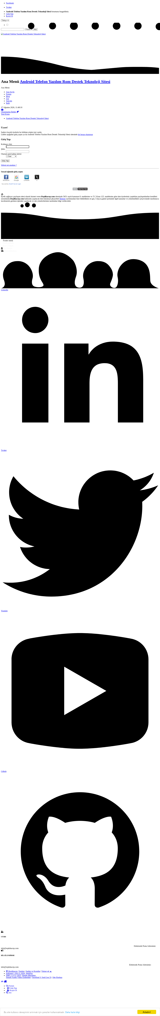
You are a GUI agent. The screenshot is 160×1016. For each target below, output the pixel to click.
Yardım (21, 971)
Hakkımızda (8, 243)
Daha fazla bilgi (72, 1012)
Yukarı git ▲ (47, 971)
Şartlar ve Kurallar (33, 971)
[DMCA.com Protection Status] (80, 190)
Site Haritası (57, 977)
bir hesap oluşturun (85, 134)
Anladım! (147, 1012)
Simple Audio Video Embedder (18, 977)
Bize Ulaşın (8, 245)
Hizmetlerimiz (10, 251)
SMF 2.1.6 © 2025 (13, 975)
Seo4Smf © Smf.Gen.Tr (41, 977)
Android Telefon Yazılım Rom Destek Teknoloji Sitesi (65, 81)
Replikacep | (13, 971)
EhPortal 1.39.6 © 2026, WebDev (19, 973)
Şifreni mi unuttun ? (9, 165)
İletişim (63, 199)
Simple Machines (29, 975)
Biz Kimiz (7, 248)
